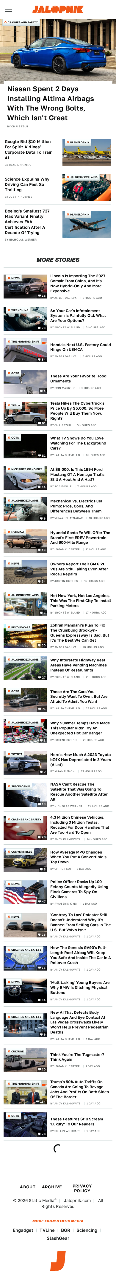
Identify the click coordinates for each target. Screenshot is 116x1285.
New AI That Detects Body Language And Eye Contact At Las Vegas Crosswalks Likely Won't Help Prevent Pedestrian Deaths (79, 1022)
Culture (17, 1051)
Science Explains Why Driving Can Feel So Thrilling (27, 184)
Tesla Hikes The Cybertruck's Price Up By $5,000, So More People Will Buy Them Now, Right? (77, 411)
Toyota (16, 754)
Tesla (15, 405)
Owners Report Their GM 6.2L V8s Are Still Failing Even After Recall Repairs (79, 569)
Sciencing (86, 1230)
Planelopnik (79, 142)
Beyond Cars (20, 627)
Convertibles (21, 851)
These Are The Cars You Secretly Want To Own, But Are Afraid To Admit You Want (79, 696)
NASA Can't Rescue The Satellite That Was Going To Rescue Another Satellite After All (79, 791)
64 (44, 999)
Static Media (41, 1200)
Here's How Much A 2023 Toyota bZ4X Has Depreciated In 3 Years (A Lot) (80, 759)
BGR (65, 1230)
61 (44, 423)
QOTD (15, 373)
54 (44, 487)
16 (44, 967)
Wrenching (20, 310)
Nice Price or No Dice (27, 469)
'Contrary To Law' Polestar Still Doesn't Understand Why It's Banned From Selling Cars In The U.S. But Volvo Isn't (80, 922)
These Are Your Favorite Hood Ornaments (78, 378)
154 (43, 1101)
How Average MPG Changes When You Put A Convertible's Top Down (78, 857)
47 (44, 901)
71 (44, 708)
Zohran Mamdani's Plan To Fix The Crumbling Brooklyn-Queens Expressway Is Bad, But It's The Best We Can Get (79, 632)
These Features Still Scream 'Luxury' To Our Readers (76, 1121)
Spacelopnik (20, 786)
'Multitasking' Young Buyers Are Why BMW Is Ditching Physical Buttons (80, 987)
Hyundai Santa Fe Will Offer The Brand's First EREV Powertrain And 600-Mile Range (80, 537)
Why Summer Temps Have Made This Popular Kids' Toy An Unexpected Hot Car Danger (80, 728)
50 (44, 645)
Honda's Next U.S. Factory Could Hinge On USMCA (80, 347)
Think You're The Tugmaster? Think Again (77, 1057)
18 (44, 295)
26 (44, 837)
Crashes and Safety (23, 22)
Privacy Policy (82, 1188)
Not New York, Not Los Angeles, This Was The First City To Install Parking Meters (80, 600)
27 (44, 677)
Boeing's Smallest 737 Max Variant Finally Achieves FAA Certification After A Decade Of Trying (27, 222)
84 (44, 359)
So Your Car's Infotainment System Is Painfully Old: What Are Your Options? (78, 316)
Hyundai (17, 532)
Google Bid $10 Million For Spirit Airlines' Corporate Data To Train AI (28, 149)
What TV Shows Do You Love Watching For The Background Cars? (78, 443)
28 (44, 1133)
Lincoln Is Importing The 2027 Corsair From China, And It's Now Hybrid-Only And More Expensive (77, 283)
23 (44, 328)
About (27, 1187)
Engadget (23, 1230)
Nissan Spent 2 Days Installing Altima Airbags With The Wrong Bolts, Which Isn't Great (50, 103)
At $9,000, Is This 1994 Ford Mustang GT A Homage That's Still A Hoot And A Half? (77, 474)
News (15, 278)
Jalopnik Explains (84, 177)
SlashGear (58, 1238)
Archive (52, 1187)
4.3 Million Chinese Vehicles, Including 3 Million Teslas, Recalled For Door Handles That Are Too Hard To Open (79, 825)
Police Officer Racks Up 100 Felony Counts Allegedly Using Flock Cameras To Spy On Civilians (79, 889)
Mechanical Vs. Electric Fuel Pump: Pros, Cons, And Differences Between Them (76, 506)
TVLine (47, 1230)
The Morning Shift (25, 341)
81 (44, 455)
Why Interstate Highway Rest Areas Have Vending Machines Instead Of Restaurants (78, 665)
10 (44, 1069)
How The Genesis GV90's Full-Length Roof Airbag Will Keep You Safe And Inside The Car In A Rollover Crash (80, 955)
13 (44, 804)
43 (44, 549)
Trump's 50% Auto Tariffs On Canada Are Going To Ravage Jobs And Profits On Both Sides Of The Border (79, 1089)
